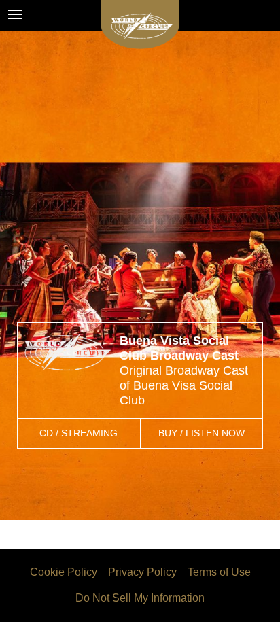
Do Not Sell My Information (140, 598)
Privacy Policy (142, 572)
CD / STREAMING (78, 433)
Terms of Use (219, 572)
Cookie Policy (63, 572)
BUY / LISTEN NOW (201, 433)
